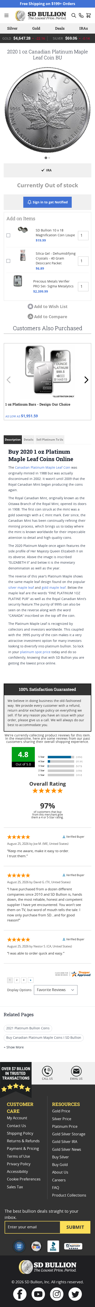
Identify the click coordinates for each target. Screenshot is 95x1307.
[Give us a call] (81, 15)
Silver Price (61, 1119)
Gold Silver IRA (64, 1142)
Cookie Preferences (24, 1179)
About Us (60, 1172)
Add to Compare (50, 316)
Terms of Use (18, 1156)
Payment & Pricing (23, 1149)
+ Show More (14, 1047)
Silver (12, 28)
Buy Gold (60, 1165)
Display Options (19, 990)
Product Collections (69, 1195)
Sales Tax (15, 1187)
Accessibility (17, 1172)
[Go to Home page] (41, 15)
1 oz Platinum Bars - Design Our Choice (37, 404)
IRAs (83, 28)
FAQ (55, 1188)
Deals (60, 28)
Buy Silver (60, 1157)
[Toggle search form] (74, 15)
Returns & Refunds (23, 1141)
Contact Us (16, 1126)
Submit (75, 1227)
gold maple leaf (54, 587)
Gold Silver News (66, 1149)
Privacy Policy (18, 1164)
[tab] (46, 157)
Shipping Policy (20, 1133)
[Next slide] (86, 380)
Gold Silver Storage (68, 1134)
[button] (47, 110)
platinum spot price (35, 652)
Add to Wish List (51, 306)
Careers (59, 1180)
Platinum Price (64, 1126)
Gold (36, 28)
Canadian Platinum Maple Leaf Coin (42, 467)
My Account (17, 1118)
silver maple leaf (21, 587)
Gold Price (61, 1111)
